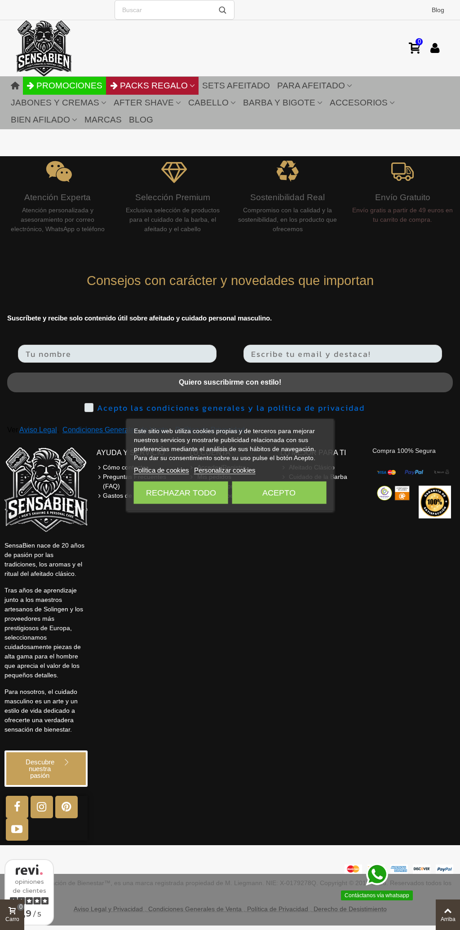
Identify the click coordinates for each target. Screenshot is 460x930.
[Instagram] (42, 807)
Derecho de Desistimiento (350, 908)
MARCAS (103, 119)
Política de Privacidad (277, 908)
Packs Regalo (154, 85)
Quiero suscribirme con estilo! (230, 382)
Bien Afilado (40, 119)
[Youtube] (17, 829)
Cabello (208, 102)
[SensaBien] (72, 48)
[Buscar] (222, 9)
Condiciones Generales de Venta (115, 430)
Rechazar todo (181, 492)
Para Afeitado (311, 85)
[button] (46, 768)
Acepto (279, 492)
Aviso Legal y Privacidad (108, 908)
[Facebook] (17, 807)
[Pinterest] (66, 807)
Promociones (69, 85)
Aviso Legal (38, 430)
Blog (438, 9)
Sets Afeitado (236, 85)
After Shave (144, 102)
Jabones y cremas (55, 102)
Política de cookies (161, 470)
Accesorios (359, 102)
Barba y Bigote (279, 102)
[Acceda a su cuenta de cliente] (434, 48)
